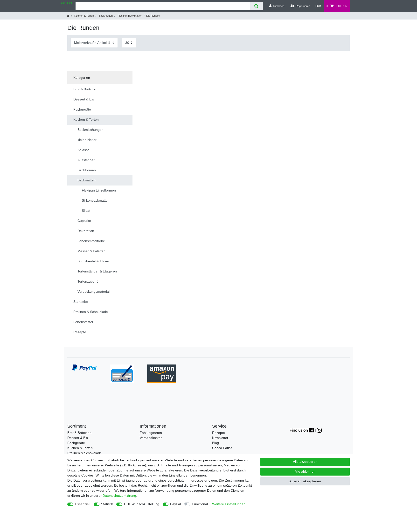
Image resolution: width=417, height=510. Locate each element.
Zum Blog (66, 2)
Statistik (107, 504)
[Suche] (256, 6)
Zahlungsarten (151, 433)
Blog (215, 443)
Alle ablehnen (305, 471)
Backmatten (105, 15)
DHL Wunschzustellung (141, 504)
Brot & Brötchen (79, 433)
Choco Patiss (222, 448)
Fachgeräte (76, 443)
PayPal (175, 504)
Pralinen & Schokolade (84, 453)
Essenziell (82, 504)
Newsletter (220, 438)
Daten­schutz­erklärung (119, 495)
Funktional (200, 504)
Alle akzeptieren (305, 462)
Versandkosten (151, 438)
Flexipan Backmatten (129, 15)
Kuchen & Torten (84, 15)
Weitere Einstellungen (228, 504)
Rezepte (218, 433)
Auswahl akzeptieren (305, 481)
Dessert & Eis (77, 438)
